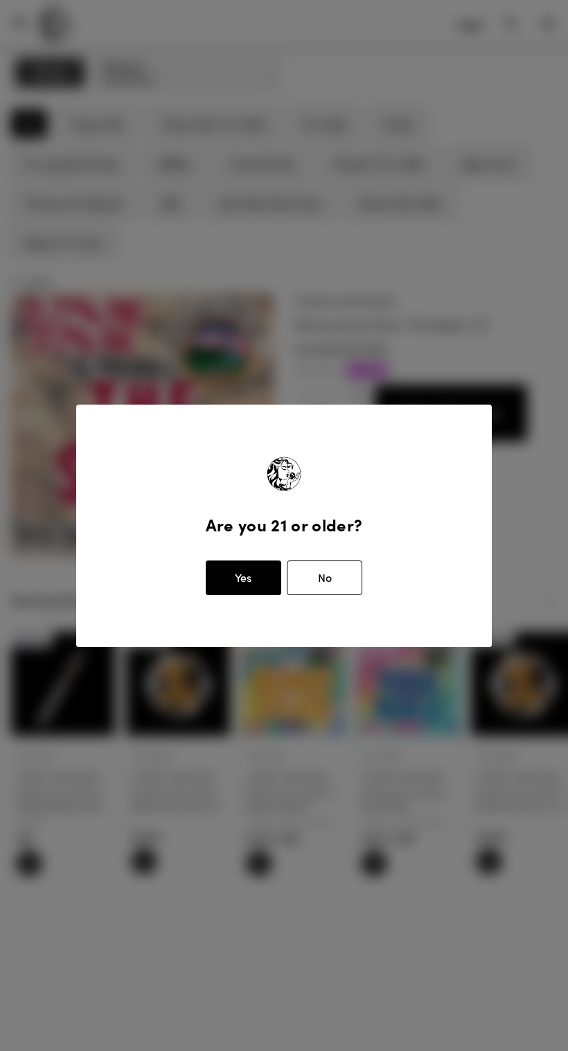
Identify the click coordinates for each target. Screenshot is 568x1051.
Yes (243, 577)
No (325, 577)
